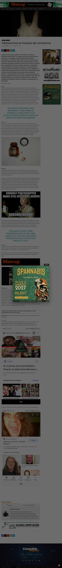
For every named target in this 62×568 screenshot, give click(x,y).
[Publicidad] (31, 284)
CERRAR (46, 264)
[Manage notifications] (59, 565)
